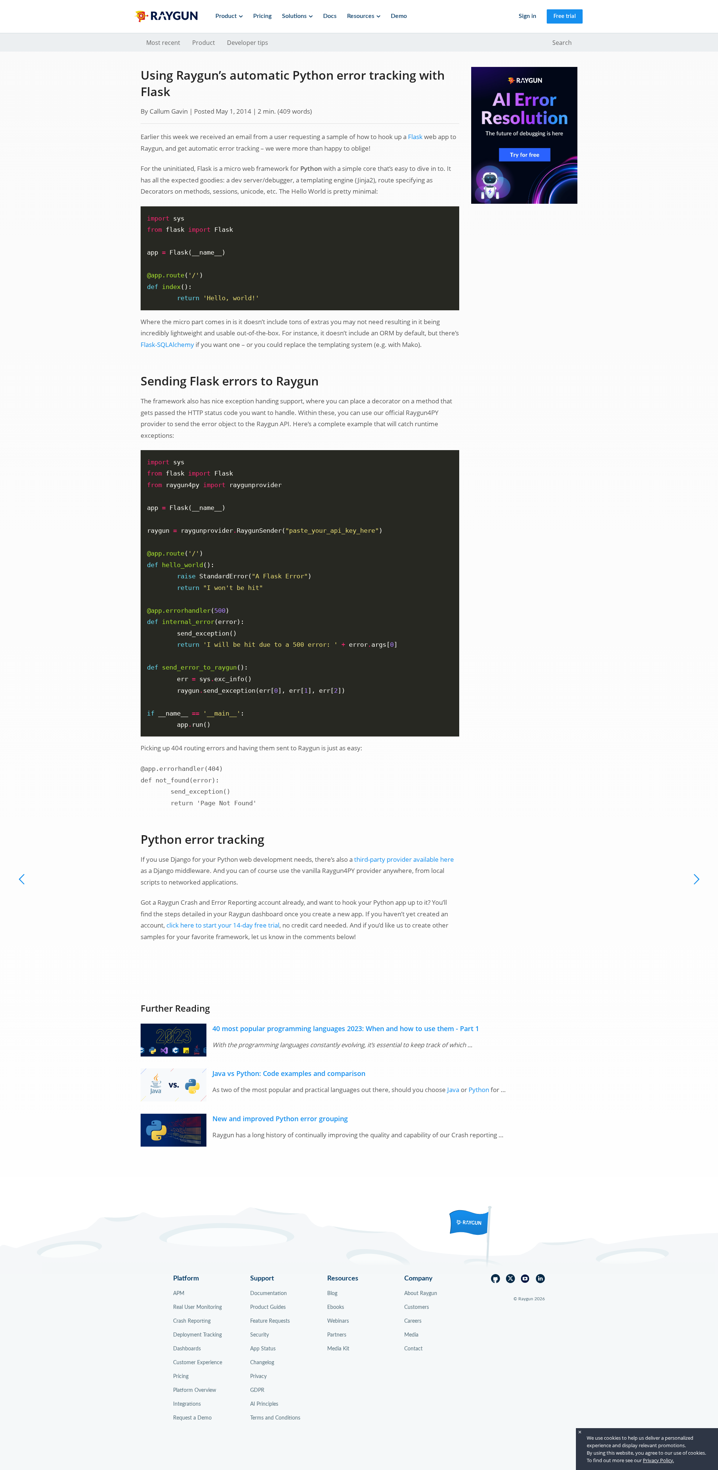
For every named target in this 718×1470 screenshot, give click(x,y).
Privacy (258, 1376)
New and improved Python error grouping (280, 1118)
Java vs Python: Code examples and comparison (288, 1073)
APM (178, 1293)
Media (411, 1335)
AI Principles (264, 1404)
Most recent (163, 43)
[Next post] (22, 879)
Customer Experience (197, 1362)
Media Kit (338, 1348)
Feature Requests (270, 1321)
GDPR (257, 1390)
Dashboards (187, 1348)
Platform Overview (194, 1390)
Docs (330, 16)
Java (453, 1089)
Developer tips (247, 43)
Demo (399, 16)
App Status (263, 1348)
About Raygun (420, 1293)
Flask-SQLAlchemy (167, 344)
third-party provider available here (404, 859)
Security (259, 1335)
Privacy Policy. (658, 1460)
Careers (412, 1321)
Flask (415, 136)
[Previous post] (696, 879)
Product (203, 43)
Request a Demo (192, 1418)
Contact (413, 1348)
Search (562, 43)
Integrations (187, 1404)
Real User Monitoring (197, 1307)
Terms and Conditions (275, 1418)
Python (479, 1089)
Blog (332, 1293)
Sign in (527, 16)
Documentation (268, 1293)
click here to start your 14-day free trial (222, 925)
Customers (416, 1307)
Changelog (262, 1362)
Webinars (338, 1321)
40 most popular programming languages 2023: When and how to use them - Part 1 (345, 1028)
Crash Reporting (192, 1321)
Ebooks (335, 1307)
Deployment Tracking (197, 1335)
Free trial (564, 16)
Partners (336, 1335)
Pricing (262, 16)
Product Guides (268, 1307)
